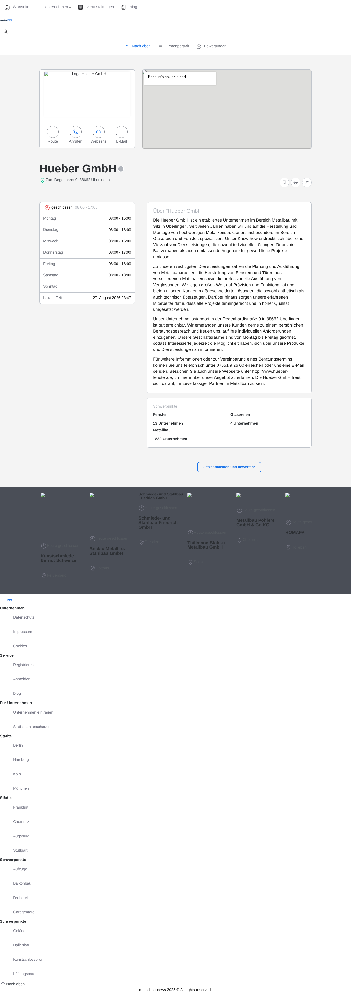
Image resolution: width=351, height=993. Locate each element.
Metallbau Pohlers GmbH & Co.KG (255, 522)
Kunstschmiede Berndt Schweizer (59, 558)
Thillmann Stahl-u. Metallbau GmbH (206, 545)
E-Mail (121, 141)
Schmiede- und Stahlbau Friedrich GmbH (160, 496)
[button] (284, 182)
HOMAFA (295, 532)
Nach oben (15, 984)
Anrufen (75, 141)
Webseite (98, 141)
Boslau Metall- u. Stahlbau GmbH (107, 551)
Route (53, 141)
